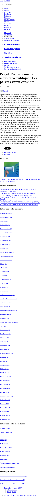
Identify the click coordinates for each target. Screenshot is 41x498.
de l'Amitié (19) (4, 361)
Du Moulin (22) (4, 248)
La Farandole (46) (4, 271)
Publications (8, 36)
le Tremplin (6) (3, 459)
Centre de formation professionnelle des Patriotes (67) (13, 476)
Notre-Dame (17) (4, 318)
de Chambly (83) (4, 443)
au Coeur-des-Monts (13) (6, 353)
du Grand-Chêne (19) (5, 407)
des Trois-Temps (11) (5, 400)
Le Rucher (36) (4, 283)
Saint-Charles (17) (4, 337)
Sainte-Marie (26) (4, 349)
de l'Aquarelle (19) (4, 365)
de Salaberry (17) (4, 357)
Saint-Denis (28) (4, 341)
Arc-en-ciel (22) (4, 221)
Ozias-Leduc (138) (4, 436)
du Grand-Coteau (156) (6, 447)
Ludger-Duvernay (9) (5, 302)
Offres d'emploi (12, 490)
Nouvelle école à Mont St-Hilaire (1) (9, 322)
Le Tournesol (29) (4, 291)
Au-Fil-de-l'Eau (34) (5, 225)
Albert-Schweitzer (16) (6, 213)
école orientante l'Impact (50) (7, 467)
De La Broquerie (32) (5, 240)
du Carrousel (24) (4, 403)
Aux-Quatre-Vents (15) (6, 228)
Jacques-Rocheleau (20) (6, 260)
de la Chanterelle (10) (5, 376)
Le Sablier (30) (4, 287)
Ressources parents (12, 49)
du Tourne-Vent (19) (5, 415)
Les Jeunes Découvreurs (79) (7, 295)
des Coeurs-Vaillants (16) (6, 396)
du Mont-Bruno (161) (5, 451)
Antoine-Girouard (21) (6, 217)
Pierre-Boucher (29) (5, 330)
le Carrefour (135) (4, 455)
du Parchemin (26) (4, 411)
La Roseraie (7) (4, 275)
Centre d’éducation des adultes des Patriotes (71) (12, 480)
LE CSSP (7, 33)
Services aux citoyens (13, 57)
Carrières (8, 53)
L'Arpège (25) (3, 267)
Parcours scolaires (12, 44)
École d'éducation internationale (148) (9, 463)
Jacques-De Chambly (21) (6, 256)
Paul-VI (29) (3, 326)
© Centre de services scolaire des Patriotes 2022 (20, 495)
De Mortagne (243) (5, 428)
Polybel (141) (3, 440)
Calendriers (8, 35)
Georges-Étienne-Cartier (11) (7, 252)
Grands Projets (9, 38)
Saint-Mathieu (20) (5, 345)
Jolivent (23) (3, 264)
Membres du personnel (11, 40)
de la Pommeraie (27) (5, 388)
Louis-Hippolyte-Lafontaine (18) (8, 298)
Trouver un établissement (12, 69)
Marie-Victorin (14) (5, 306)
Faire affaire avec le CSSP (13, 488)
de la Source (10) (4, 392)
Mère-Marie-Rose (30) (5, 314)
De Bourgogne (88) (5, 236)
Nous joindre (11, 492)
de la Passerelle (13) (5, 384)
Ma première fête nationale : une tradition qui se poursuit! (19, 205)
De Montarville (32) (5, 244)
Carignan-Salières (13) (6, 232)
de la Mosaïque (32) (5, 380)
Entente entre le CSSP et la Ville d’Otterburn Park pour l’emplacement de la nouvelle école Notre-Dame (18, 194)
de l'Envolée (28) (4, 369)
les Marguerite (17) (5, 419)
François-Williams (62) (6, 432)
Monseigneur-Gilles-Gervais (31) (8, 310)
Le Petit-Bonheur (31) (5, 279)
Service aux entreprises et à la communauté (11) (12, 483)
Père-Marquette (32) (5, 333)
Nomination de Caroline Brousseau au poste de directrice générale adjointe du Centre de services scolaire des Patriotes (20, 202)
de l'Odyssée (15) (4, 372)
